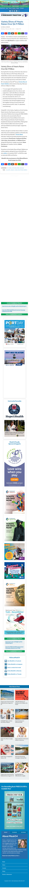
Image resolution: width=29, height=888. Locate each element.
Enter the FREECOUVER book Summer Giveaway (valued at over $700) (13, 310)
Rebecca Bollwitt (6, 27)
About (17, 8)
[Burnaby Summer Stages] (14, 551)
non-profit (8, 169)
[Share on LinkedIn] (9, 33)
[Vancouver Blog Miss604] (14, 2)
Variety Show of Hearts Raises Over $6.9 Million (12, 22)
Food (7, 8)
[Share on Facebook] (2, 33)
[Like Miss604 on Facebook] (17, 11)
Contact (22, 8)
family (18, 168)
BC (7, 168)
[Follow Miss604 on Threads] (15, 11)
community (14, 168)
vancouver (22, 168)
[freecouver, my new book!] (14, 828)
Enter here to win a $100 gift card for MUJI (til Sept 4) (14, 306)
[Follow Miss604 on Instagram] (13, 11)
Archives (23, 832)
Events (14, 8)
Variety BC (12, 169)
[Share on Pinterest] (5, 33)
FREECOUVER (15, 6)
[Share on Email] (12, 33)
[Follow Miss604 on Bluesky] (10, 11)
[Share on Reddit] (16, 33)
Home (3, 861)
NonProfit (2, 8)
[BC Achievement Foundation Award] (14, 501)
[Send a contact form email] (19, 11)
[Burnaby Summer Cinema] (14, 570)
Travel (10, 8)
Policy (3, 871)
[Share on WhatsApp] (19, 33)
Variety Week (19, 134)
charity (10, 168)
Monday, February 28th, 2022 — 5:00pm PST (11, 29)
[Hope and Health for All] (14, 411)
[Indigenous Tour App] (14, 428)
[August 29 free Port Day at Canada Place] (14, 332)
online (5, 153)
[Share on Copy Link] (22, 33)
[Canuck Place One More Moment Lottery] (14, 466)
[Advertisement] (14, 237)
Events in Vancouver (7, 874)
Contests (14, 832)
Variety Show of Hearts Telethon (21, 169)
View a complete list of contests (14, 314)
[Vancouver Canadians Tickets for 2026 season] (14, 15)
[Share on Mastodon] (26, 33)
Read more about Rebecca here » (10, 855)
